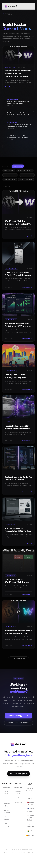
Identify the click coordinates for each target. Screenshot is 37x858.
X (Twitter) (21, 852)
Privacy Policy (9, 852)
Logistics (18, 802)
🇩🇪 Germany (30, 835)
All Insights (18, 166)
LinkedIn (30, 852)
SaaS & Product (9, 179)
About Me (6, 787)
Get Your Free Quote (18, 774)
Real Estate (19, 798)
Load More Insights (18, 658)
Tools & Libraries (26, 179)
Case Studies (8, 170)
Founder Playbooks (24, 170)
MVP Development (10, 175)
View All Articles (17, 147)
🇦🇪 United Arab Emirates (30, 818)
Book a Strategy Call (17, 716)
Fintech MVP (18, 787)
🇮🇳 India (30, 831)
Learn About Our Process (18, 723)
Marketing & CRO (27, 175)
